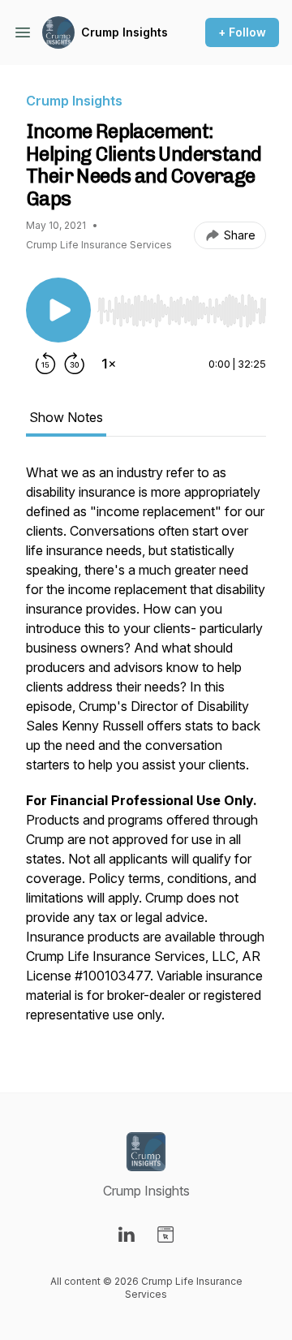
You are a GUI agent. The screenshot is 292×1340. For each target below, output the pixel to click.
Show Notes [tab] (66, 417)
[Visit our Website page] (165, 1234)
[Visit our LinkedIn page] (126, 1234)
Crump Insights (124, 32)
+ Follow (242, 32)
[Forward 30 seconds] (74, 363)
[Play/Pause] (58, 310)
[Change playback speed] (108, 363)
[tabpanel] (146, 752)
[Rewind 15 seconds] (45, 363)
